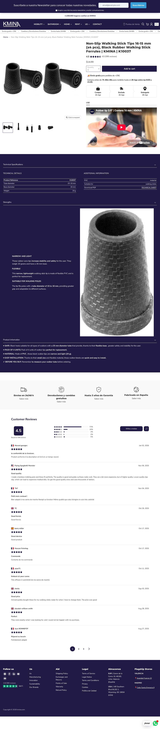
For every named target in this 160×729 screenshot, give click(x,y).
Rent (77, 24)
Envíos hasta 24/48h (43, 31)
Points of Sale (61, 683)
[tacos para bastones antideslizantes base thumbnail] (50, 128)
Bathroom (53, 24)
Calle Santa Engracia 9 (145, 687)
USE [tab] (88, 102)
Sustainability (34, 684)
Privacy (85, 684)
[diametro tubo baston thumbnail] (29, 128)
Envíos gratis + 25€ (63, 31)
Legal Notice (87, 677)
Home (67, 24)
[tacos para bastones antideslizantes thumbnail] (8, 128)
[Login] (151, 24)
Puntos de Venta (133, 24)
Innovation (33, 680)
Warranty (59, 686)
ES (156, 24)
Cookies (85, 687)
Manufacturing (35, 677)
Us (86, 24)
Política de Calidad (89, 691)
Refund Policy (61, 690)
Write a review (131, 428)
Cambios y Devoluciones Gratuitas (18, 31)
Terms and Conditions (90, 680)
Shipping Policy (62, 673)
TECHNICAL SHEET (149, 187)
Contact (97, 24)
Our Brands (33, 687)
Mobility (38, 24)
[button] (146, 428)
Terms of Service (88, 673)
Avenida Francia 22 (144, 678)
